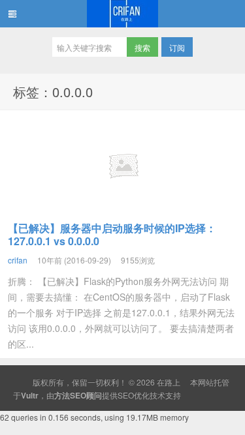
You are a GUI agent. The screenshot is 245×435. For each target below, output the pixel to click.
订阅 (177, 47)
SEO (126, 394)
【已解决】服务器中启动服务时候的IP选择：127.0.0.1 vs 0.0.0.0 (112, 234)
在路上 (122, 13)
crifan (17, 259)
